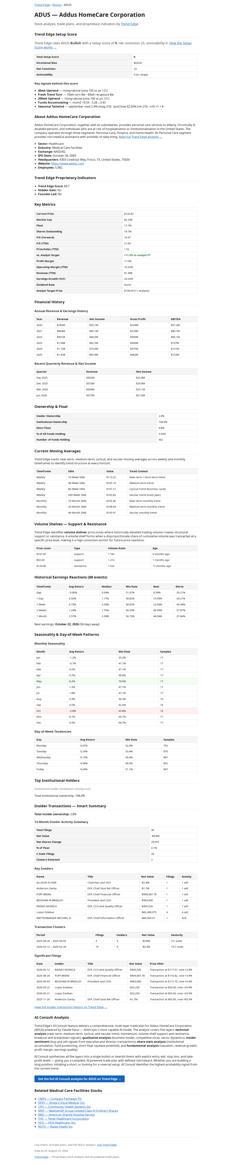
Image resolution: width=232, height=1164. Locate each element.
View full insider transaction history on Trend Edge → (70, 1007)
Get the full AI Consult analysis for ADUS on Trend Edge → (79, 1079)
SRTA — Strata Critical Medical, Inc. (61, 1103)
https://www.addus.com (67, 164)
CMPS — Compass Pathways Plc (60, 1099)
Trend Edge (42, 5)
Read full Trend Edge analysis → (140, 137)
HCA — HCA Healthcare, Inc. (57, 1123)
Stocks (56, 5)
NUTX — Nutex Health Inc (55, 1127)
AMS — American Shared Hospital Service (66, 1115)
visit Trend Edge (107, 1144)
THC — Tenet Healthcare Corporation (63, 1119)
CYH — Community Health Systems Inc (64, 1107)
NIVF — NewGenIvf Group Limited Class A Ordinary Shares (78, 1111)
